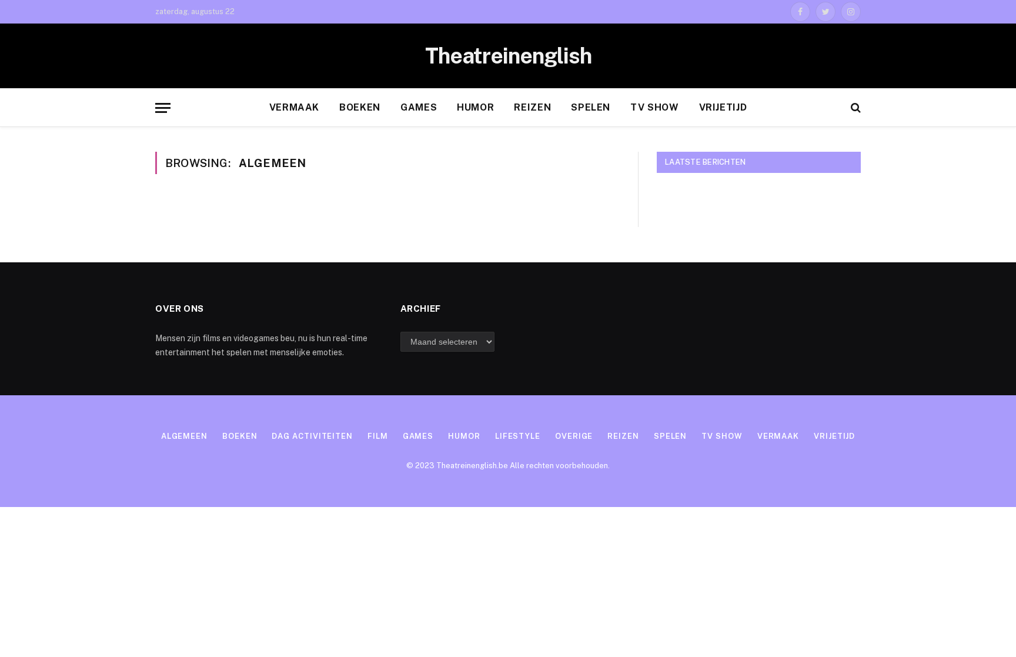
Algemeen (184, 436)
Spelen (590, 107)
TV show (654, 107)
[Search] (854, 108)
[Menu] (163, 108)
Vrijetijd (723, 107)
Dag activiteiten (312, 436)
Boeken (359, 107)
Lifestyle (517, 436)
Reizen (532, 107)
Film (377, 436)
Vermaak (294, 107)
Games (418, 107)
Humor (475, 107)
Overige (574, 436)
